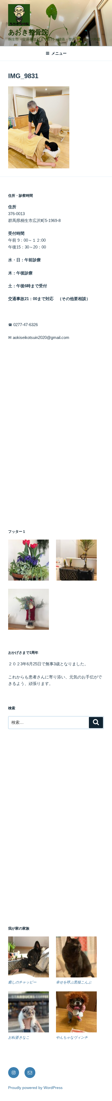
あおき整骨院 (28, 32)
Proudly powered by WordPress (35, 1087)
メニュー (59, 53)
